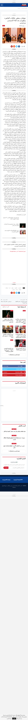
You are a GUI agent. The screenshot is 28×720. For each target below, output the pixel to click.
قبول (14, 718)
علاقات (20, 289)
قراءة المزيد (9, 718)
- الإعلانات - (14, 282)
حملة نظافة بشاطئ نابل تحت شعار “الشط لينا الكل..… (14, 431)
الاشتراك (6, 467)
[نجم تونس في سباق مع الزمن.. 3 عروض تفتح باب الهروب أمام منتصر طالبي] (23, 219)
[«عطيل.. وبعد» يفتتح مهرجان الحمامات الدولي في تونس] (23, 225)
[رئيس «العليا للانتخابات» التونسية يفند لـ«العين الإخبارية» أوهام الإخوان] (23, 232)
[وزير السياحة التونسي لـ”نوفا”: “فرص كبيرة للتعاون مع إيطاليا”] (7, 343)
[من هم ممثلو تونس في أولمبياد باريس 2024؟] (20, 343)
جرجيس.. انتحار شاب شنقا (6, 301)
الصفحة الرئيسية (17, 479)
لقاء (16, 289)
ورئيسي (13, 289)
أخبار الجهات (14, 429)
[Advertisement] (14, 266)
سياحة (3, 25)
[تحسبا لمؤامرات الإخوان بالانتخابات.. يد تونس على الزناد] (7, 329)
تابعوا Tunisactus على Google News (18, 251)
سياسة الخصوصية (6, 479)
